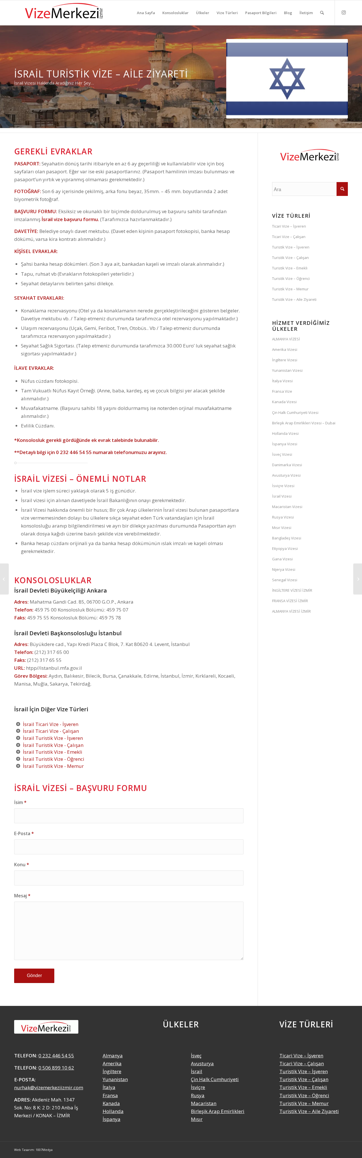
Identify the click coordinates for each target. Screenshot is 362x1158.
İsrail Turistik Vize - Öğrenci (53, 759)
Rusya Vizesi (283, 517)
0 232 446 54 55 (74, 452)
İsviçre (198, 1087)
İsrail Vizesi (282, 496)
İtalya (109, 1087)
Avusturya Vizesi (286, 475)
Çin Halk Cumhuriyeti (215, 1079)
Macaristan (203, 1103)
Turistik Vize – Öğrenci (291, 278)
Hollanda (113, 1111)
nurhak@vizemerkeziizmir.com (48, 1087)
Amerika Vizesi (284, 349)
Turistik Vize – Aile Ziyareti (294, 299)
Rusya (197, 1095)
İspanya (111, 1119)
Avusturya (202, 1063)
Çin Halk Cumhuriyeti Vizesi (295, 412)
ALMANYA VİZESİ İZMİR (291, 611)
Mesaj (22, 896)
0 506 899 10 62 (56, 1067)
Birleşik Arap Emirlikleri (217, 1111)
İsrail (196, 1071)
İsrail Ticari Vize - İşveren (50, 724)
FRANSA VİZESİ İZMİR (290, 600)
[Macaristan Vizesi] (357, 579)
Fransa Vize (282, 391)
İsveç (196, 1055)
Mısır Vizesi (281, 527)
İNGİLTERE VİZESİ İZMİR (292, 590)
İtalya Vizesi (282, 380)
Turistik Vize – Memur (290, 288)
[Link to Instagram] (343, 12)
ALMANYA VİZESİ (286, 339)
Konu (21, 864)
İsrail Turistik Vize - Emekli (52, 752)
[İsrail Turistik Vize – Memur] (4, 579)
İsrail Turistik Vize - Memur (53, 766)
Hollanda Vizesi (285, 433)
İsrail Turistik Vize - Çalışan (53, 745)
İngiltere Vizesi (284, 359)
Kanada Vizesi (284, 401)
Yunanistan (115, 1079)
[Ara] (321, 12)
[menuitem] (146, 12)
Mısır (196, 1119)
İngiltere (112, 1071)
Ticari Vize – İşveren (289, 226)
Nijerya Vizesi (283, 569)
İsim (20, 802)
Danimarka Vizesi (287, 464)
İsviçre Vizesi (283, 485)
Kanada (111, 1103)
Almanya (113, 1055)
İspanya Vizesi (284, 443)
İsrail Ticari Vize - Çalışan (51, 731)
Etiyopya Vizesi (285, 548)
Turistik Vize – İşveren (290, 247)
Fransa (110, 1095)
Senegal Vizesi (284, 579)
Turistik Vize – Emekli (289, 268)
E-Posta (24, 833)
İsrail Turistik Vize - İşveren (53, 738)
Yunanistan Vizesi (287, 370)
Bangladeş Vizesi (286, 538)
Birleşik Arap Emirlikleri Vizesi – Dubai (303, 422)
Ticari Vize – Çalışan (288, 236)
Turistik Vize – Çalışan (290, 257)
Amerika (112, 1063)
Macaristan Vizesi (287, 506)
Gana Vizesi (282, 558)
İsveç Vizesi (282, 454)
